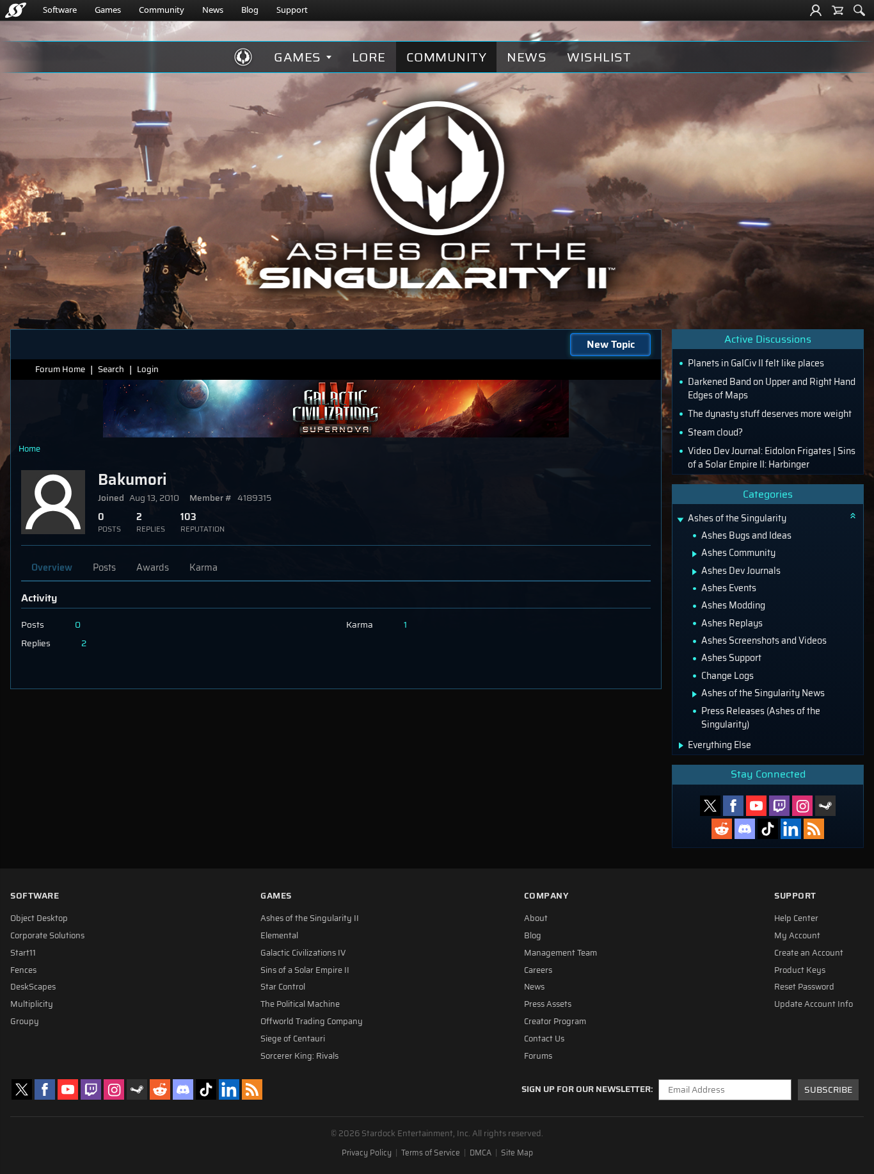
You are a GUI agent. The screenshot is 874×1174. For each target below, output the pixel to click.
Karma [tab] (203, 567)
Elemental (279, 935)
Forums (538, 1056)
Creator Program (555, 1021)
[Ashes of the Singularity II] (437, 194)
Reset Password (804, 987)
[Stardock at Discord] (744, 828)
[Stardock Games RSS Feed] (813, 828)
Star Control (282, 987)
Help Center (796, 918)
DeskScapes (33, 987)
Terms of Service (430, 1153)
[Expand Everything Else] (681, 745)
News (212, 9)
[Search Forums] (859, 10)
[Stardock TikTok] (767, 828)
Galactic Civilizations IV (303, 953)
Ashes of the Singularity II (309, 918)
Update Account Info (813, 1004)
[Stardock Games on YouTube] (756, 805)
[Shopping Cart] (837, 10)
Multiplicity (31, 1004)
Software (60, 9)
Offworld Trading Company (311, 1021)
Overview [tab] (51, 567)
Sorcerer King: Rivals (299, 1056)
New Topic (611, 344)
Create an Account (808, 953)
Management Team (560, 953)
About (536, 918)
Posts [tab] (104, 567)
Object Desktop (39, 918)
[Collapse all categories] (853, 515)
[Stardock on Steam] (825, 805)
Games (108, 9)
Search (111, 369)
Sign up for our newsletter (586, 1089)
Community (161, 9)
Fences (23, 970)
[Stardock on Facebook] (733, 805)
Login (148, 369)
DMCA (480, 1153)
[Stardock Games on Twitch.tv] (779, 805)
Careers (538, 970)
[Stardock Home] (15, 10)
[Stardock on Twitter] (710, 805)
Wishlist (599, 57)
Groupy (24, 1021)
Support (292, 9)
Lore (369, 57)
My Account (797, 935)
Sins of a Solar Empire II (304, 970)
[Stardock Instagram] (802, 805)
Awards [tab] (152, 567)
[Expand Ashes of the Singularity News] (694, 694)
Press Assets (547, 1004)
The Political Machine (300, 1004)
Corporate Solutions (47, 935)
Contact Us (544, 1038)
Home (29, 449)
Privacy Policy (367, 1153)
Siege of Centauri (292, 1038)
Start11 (23, 953)
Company (546, 895)
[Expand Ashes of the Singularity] (680, 520)
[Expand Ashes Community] (694, 554)
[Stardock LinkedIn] (790, 828)
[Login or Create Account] (815, 10)
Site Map (517, 1153)
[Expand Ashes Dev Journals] (694, 572)
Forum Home (60, 369)
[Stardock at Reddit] (721, 828)
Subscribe (828, 1090)
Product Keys (799, 970)
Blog (249, 9)
